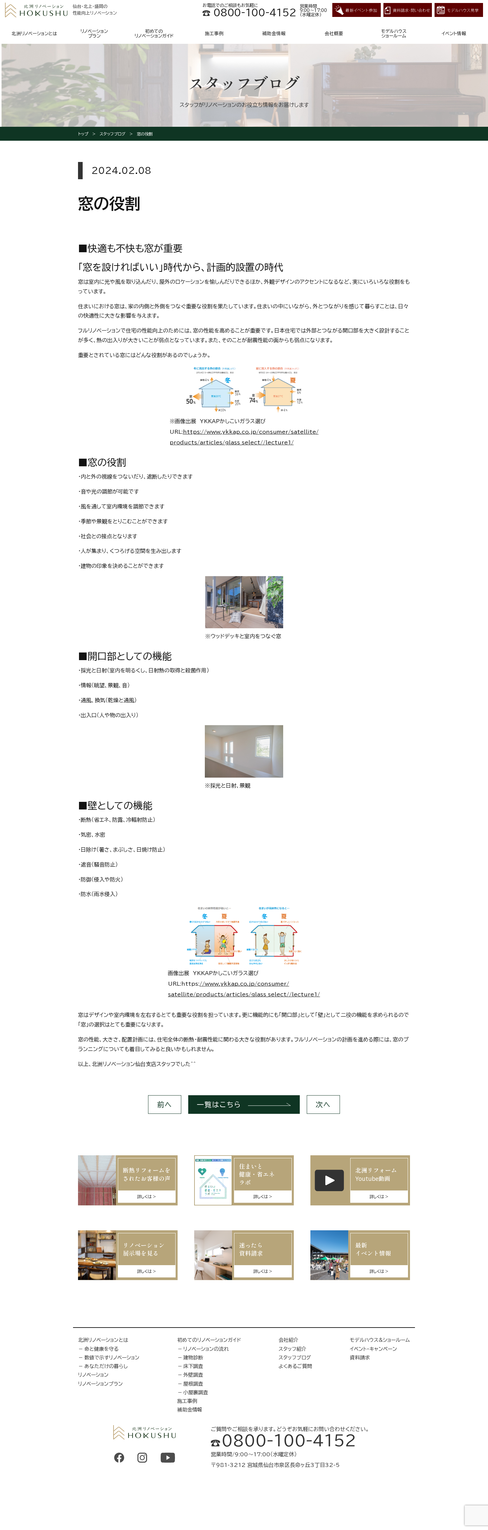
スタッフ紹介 (292, 1348)
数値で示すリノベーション (111, 1357)
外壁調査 (193, 1374)
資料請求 (360, 1357)
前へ (164, 1104)
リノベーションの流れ (206, 1348)
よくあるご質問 (295, 1366)
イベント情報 (454, 33)
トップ (83, 134)
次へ (323, 1104)
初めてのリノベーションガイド (154, 33)
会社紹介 (288, 1340)
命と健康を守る (101, 1348)
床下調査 (193, 1366)
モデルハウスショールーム (394, 33)
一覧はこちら (219, 1104)
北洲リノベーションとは (34, 33)
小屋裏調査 (195, 1392)
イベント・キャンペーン (373, 1348)
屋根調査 (193, 1383)
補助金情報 (273, 33)
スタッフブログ (112, 134)
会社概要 (334, 33)
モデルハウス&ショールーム (380, 1340)
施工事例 (214, 33)
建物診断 (193, 1357)
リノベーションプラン (94, 33)
